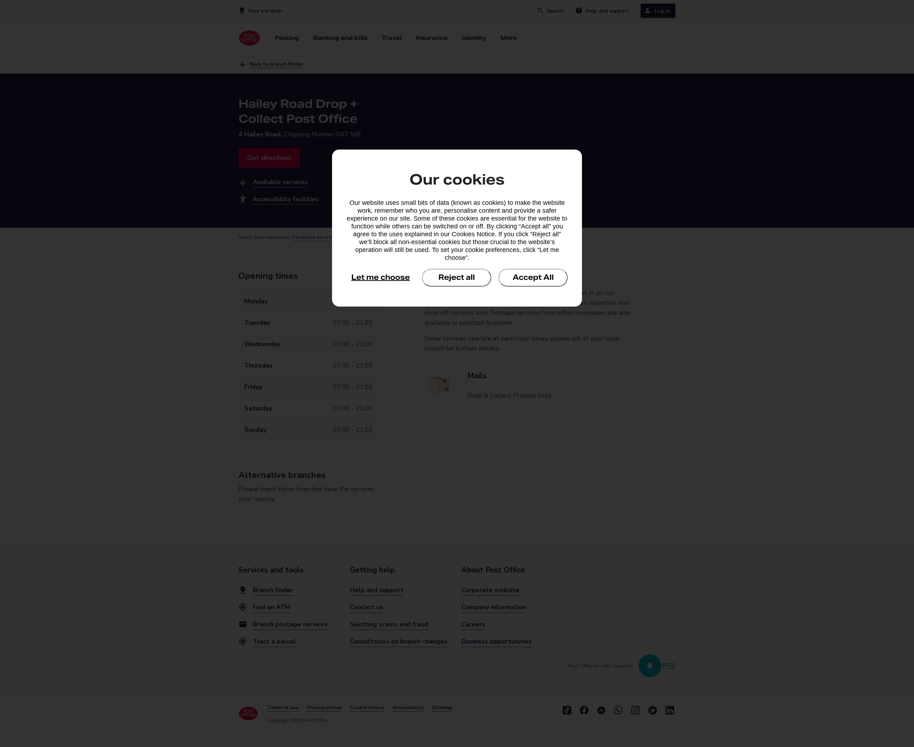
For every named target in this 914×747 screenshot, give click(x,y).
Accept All (533, 277)
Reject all (456, 277)
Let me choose (380, 277)
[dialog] (457, 228)
